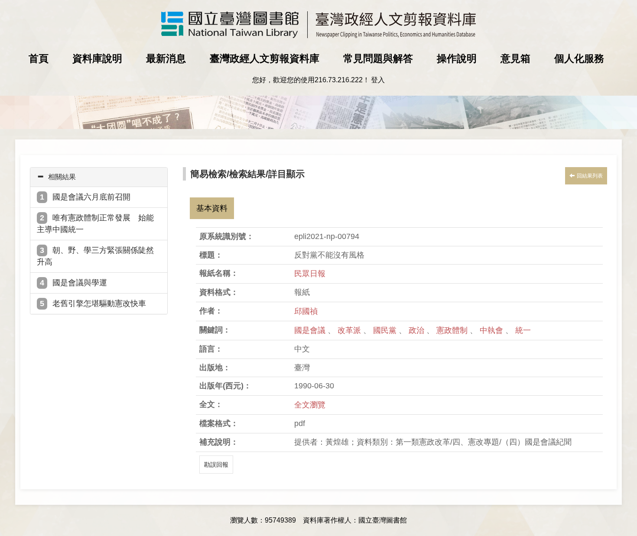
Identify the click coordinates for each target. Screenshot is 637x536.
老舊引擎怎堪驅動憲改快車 (99, 303)
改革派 (350, 330)
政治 (417, 330)
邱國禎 (306, 311)
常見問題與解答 (378, 58)
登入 (378, 80)
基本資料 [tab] (212, 208)
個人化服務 (579, 58)
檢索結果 (247, 174)
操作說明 (457, 58)
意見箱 (515, 58)
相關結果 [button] (62, 177)
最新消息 (166, 58)
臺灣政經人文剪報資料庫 (264, 58)
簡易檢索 (208, 174)
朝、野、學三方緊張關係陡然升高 (95, 256)
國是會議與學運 (79, 282)
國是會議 (311, 330)
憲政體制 (453, 330)
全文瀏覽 (309, 404)
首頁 (39, 58)
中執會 (492, 330)
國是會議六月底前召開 (91, 197)
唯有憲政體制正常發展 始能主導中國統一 (95, 223)
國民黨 (386, 330)
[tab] (98, 177)
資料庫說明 (97, 58)
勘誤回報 (216, 464)
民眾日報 (309, 273)
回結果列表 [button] (590, 176)
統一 (523, 330)
